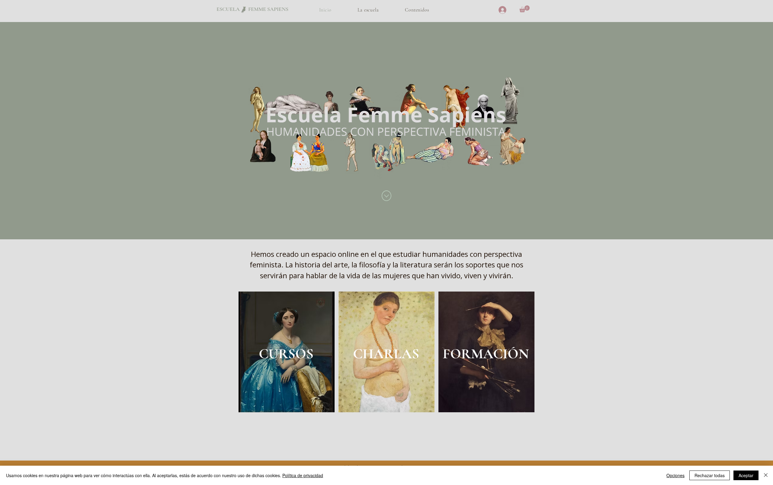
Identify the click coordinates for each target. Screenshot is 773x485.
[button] (524, 8)
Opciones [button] (675, 475)
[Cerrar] (765, 475)
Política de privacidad (302, 475)
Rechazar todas (709, 475)
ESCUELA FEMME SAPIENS (252, 9)
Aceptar (746, 475)
